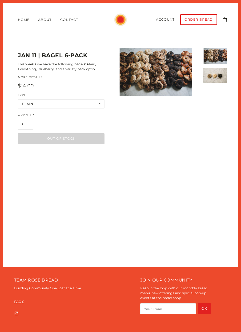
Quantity (26, 114)
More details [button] (30, 77)
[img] (16, 313)
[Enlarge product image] (156, 72)
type (22, 95)
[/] (120, 19)
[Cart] (225, 19)
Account (165, 19)
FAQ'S (19, 302)
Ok (204, 308)
